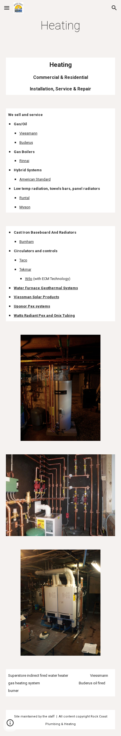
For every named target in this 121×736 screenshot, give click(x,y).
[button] (7, 7)
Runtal (24, 198)
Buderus (26, 142)
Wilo (28, 279)
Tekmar (25, 269)
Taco (23, 260)
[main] (60, 25)
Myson (24, 207)
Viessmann (28, 133)
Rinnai (24, 161)
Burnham (26, 242)
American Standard (35, 179)
